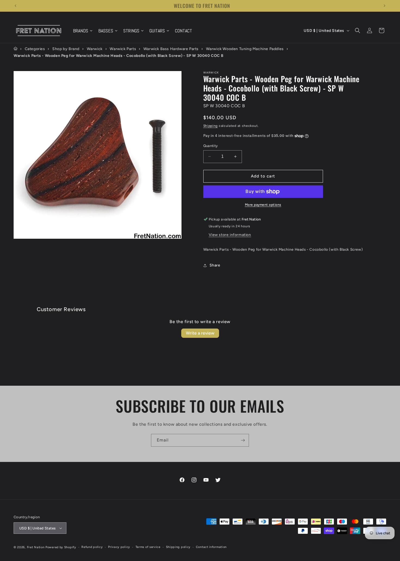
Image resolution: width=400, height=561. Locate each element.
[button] (358, 30)
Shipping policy (178, 547)
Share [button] (215, 265)
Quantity (210, 146)
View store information (230, 234)
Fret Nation (36, 547)
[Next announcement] (384, 6)
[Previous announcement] (15, 6)
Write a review (200, 333)
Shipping (210, 126)
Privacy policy (119, 547)
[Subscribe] (243, 440)
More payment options (263, 205)
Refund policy (92, 547)
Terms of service (148, 547)
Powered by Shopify (60, 547)
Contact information (211, 547)
